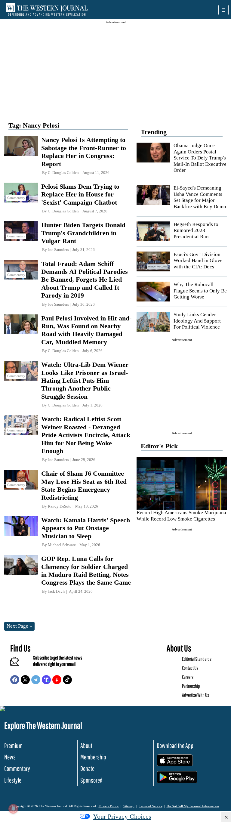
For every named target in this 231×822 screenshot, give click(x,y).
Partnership (191, 686)
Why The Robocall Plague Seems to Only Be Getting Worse (200, 291)
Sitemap (128, 806)
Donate (87, 768)
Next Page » (19, 626)
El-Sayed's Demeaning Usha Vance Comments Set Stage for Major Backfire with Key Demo (200, 197)
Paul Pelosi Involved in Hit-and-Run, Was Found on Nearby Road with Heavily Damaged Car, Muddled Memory (86, 330)
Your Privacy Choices (122, 816)
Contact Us (190, 668)
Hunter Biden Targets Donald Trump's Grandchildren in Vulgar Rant (83, 233)
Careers (187, 677)
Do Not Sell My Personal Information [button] (193, 806)
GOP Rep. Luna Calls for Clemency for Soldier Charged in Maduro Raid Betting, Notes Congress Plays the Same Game (86, 570)
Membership (93, 757)
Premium (13, 745)
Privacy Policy (109, 806)
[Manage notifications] (13, 809)
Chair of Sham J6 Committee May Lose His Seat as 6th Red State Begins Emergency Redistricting (84, 485)
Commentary (17, 768)
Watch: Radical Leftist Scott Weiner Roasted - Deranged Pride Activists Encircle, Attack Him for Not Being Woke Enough (85, 435)
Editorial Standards (196, 659)
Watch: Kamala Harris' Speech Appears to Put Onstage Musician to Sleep (85, 528)
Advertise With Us (195, 695)
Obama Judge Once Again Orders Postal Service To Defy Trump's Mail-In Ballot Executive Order (200, 158)
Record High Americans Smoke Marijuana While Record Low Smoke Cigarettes (181, 515)
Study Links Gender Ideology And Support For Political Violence (197, 321)
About (86, 745)
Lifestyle (12, 780)
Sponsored (91, 780)
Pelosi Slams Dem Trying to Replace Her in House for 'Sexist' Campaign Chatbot (80, 194)
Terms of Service (150, 806)
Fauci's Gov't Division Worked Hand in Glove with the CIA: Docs (198, 261)
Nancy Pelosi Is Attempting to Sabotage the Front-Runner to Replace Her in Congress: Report (83, 151)
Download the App (175, 745)
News (10, 757)
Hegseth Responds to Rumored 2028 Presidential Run (196, 230)
